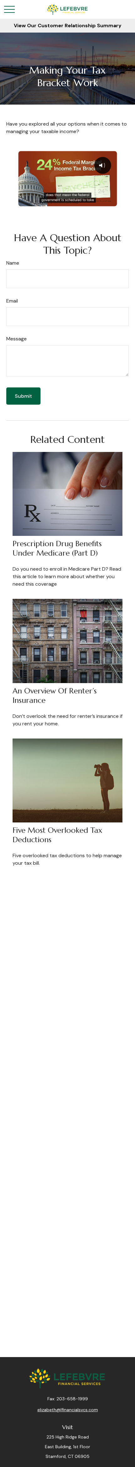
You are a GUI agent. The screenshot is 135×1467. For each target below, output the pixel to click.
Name (12, 263)
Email (12, 301)
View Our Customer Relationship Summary (68, 25)
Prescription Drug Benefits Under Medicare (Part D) (57, 548)
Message (16, 338)
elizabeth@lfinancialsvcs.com (67, 1410)
